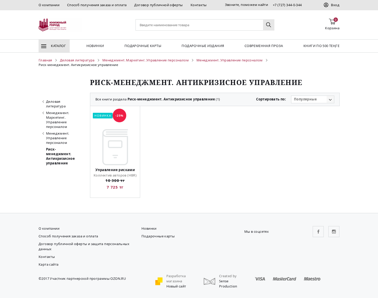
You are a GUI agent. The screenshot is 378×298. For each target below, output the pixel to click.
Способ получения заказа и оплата (97, 5)
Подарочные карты (142, 45)
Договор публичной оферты (158, 5)
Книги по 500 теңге (321, 45)
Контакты (199, 5)
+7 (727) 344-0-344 (287, 5)
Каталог (58, 45)
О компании (49, 5)
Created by (228, 276)
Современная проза (264, 45)
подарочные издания (203, 45)
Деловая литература (56, 103)
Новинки (95, 45)
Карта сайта (48, 264)
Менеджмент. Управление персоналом (57, 138)
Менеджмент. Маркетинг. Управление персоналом (57, 119)
